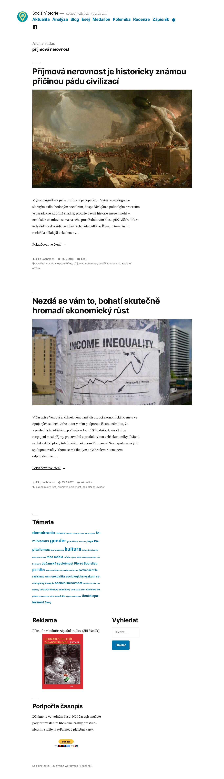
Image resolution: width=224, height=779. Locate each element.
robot (48, 576)
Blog (75, 19)
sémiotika (91, 589)
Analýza (60, 19)
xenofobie (60, 596)
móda (67, 557)
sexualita (58, 576)
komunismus (57, 550)
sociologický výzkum (80, 576)
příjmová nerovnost (85, 263)
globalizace (72, 541)
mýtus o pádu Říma (60, 263)
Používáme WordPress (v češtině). (71, 765)
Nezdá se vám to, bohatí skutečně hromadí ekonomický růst (96, 305)
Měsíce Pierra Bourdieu (86, 557)
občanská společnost (57, 563)
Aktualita (41, 19)
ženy (48, 602)
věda (52, 596)
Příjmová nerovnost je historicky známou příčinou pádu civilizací (109, 76)
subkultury (64, 589)
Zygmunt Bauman (73, 596)
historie (82, 542)
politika (38, 570)
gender (58, 540)
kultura (73, 549)
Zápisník (161, 19)
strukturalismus (49, 589)
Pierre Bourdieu (85, 563)
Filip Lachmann (45, 258)
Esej (86, 19)
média (58, 557)
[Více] (174, 20)
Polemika (121, 19)
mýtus (73, 557)
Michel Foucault (39, 557)
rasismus (38, 576)
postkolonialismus (54, 570)
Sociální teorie (45, 13)
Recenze (141, 19)
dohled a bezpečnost (75, 533)
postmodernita (88, 570)
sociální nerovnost (110, 263)
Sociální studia (89, 583)
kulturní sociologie (90, 550)
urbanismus (44, 596)
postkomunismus (70, 570)
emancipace (90, 533)
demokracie (43, 532)
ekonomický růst (46, 487)
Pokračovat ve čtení (49, 244)
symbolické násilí (78, 590)
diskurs (60, 533)
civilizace (42, 263)
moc (50, 557)
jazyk (90, 541)
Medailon (101, 19)
